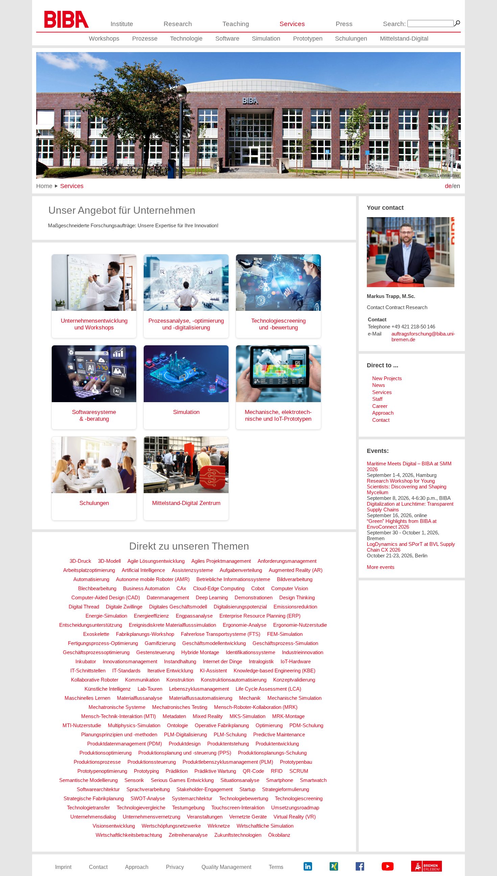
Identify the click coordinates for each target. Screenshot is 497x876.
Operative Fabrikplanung (222, 725)
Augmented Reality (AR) (296, 570)
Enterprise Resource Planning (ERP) (260, 616)
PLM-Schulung (230, 734)
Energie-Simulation (106, 616)
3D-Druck (80, 561)
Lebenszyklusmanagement (199, 689)
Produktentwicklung (277, 743)
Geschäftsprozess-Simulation (285, 643)
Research (178, 23)
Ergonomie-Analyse (244, 625)
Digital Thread (84, 606)
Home (44, 185)
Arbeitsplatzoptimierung (89, 570)
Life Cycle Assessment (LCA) (268, 689)
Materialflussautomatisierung (200, 698)
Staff (377, 399)
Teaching (235, 23)
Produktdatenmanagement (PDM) (124, 743)
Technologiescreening (299, 798)
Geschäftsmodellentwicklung (214, 643)
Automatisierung (91, 579)
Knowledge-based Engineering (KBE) (274, 670)
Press (344, 23)
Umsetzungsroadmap (295, 807)
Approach (383, 413)
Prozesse (145, 38)
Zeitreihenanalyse (188, 835)
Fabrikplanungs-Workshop (145, 634)
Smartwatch (313, 780)
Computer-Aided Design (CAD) (105, 597)
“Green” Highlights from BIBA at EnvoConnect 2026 (401, 524)
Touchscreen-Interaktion (237, 807)
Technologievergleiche (141, 807)
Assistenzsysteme (192, 570)
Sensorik (134, 780)
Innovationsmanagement (130, 661)
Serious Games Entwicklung (182, 780)
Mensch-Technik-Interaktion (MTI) (118, 716)
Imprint (63, 867)
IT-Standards (126, 670)
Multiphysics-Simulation (134, 725)
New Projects (387, 378)
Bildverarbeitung (294, 579)
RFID (277, 771)
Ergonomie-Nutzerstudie (300, 625)
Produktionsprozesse (97, 762)
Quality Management (226, 867)
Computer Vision (289, 588)
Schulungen (351, 38)
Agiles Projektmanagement (221, 561)
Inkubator (85, 661)
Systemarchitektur (192, 798)
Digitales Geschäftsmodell (178, 606)
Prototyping (146, 771)
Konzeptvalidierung (294, 680)
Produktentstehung (228, 743)
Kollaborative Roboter (94, 680)
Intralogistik (261, 661)
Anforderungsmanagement (287, 561)
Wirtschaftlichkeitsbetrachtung (129, 835)
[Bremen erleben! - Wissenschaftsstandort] (426, 867)
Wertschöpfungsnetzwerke (171, 826)
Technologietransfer (88, 807)
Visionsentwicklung (114, 826)
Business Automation (146, 588)
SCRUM (298, 771)
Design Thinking (297, 597)
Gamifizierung (160, 643)
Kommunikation (142, 680)
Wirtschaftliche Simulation (265, 826)
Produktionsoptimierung (105, 753)
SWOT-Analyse (148, 798)
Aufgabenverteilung (241, 570)
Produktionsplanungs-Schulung (272, 753)
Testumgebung (188, 807)
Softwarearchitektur (98, 789)
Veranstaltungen (204, 817)
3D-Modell (109, 561)
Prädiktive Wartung (215, 771)
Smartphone (279, 780)
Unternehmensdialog (93, 817)
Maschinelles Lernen (87, 698)
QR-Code (253, 771)
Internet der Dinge (222, 661)
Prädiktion (177, 771)
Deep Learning (212, 597)
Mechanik (250, 698)
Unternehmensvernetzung (151, 817)
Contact (380, 420)
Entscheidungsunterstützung (90, 625)
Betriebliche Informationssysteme (233, 579)
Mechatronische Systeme (117, 707)
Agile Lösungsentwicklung (156, 561)
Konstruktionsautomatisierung (233, 680)
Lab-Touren (150, 689)
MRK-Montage (288, 716)
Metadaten (174, 716)
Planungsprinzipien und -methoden (119, 734)
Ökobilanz (279, 835)
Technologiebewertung (243, 798)
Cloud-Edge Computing (218, 588)
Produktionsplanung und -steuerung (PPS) (184, 753)
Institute (122, 23)
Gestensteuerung (155, 652)
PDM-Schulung (306, 725)
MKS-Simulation (247, 716)
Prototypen (308, 38)
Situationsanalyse (239, 780)
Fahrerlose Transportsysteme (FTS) (220, 634)
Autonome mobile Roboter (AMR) (153, 579)
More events (381, 567)
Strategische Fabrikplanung (94, 798)
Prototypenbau (296, 762)
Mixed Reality (208, 716)
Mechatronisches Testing (179, 707)
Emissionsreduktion (295, 606)
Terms (276, 867)
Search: (394, 23)
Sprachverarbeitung (148, 789)
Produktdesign (184, 743)
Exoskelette (96, 634)
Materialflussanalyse (139, 698)
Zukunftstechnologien (237, 835)
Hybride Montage (200, 652)
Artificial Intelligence (143, 570)
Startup (247, 789)
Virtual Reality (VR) (295, 817)
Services (292, 23)
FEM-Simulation (285, 634)
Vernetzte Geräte (248, 817)
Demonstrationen (254, 597)
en (456, 185)
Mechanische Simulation (294, 698)
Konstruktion (180, 680)
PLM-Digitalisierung (185, 734)
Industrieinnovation (302, 652)
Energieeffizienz (151, 616)
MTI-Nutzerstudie (82, 725)
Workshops (104, 38)
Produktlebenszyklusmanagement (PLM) (228, 762)
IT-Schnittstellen (87, 670)
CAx (181, 588)
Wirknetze (219, 826)
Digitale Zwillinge (124, 606)
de (448, 185)
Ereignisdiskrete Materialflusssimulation (172, 625)
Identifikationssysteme (250, 652)
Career (379, 406)
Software (227, 38)
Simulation (266, 38)
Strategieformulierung (285, 789)
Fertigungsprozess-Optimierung (103, 643)
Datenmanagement (168, 597)
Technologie (186, 38)
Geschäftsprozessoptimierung (96, 652)
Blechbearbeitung (97, 588)
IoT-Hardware (296, 661)
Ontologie (177, 725)
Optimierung (269, 725)
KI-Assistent (213, 670)
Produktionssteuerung (151, 762)
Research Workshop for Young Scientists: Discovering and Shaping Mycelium (406, 486)
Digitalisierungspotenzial (240, 606)
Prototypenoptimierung (102, 771)
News (378, 385)
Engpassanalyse (194, 616)
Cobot (257, 588)
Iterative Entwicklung (170, 670)
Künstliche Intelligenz (108, 689)
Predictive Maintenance (279, 734)
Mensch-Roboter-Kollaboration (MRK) (256, 707)
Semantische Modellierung (88, 780)
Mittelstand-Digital (404, 38)
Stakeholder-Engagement (204, 789)
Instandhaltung (180, 661)
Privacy (175, 867)
